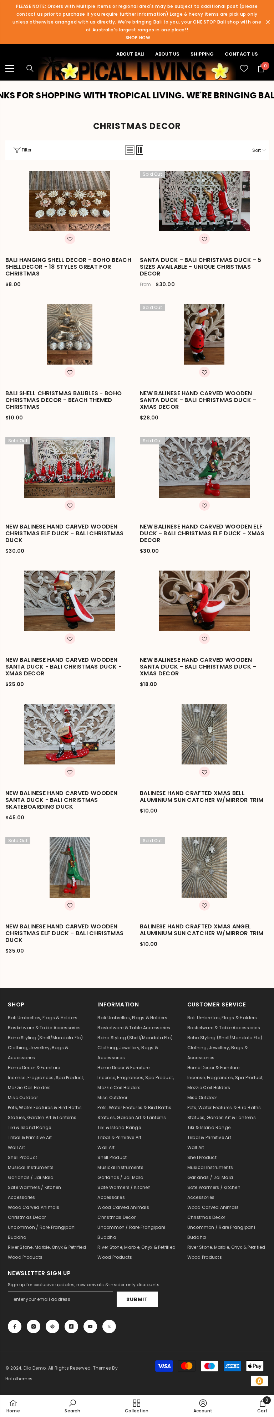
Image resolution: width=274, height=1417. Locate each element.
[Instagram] (33, 1326)
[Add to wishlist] (70, 238)
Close (267, 22)
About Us (167, 54)
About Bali (130, 54)
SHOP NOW (138, 38)
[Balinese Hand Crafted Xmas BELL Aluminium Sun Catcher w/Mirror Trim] (204, 734)
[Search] (30, 68)
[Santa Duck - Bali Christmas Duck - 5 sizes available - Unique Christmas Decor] (204, 201)
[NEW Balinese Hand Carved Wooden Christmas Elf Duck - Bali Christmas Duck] (69, 467)
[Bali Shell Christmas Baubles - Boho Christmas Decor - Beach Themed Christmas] (69, 334)
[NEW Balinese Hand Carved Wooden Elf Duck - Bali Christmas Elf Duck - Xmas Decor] (204, 467)
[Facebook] (14, 1326)
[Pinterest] (52, 1326)
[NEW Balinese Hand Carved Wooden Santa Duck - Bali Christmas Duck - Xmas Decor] (204, 334)
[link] (72, 1406)
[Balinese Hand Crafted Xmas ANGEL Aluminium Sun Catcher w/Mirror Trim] (204, 867)
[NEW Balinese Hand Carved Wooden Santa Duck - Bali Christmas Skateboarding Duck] (69, 734)
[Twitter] (109, 1326)
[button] (130, 150)
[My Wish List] (244, 68)
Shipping (202, 54)
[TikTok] (71, 1326)
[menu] (9, 68)
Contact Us (241, 54)
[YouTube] (90, 1326)
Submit (137, 1299)
